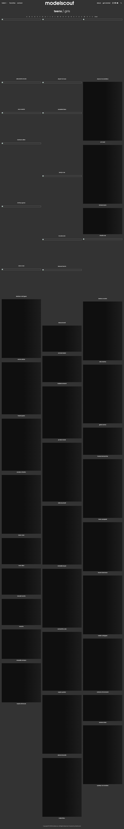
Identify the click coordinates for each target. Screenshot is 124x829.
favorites (12, 3)
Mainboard (78, 826)
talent (5, 3)
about (99, 3)
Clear (96, 16)
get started (106, 3)
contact (19, 3)
